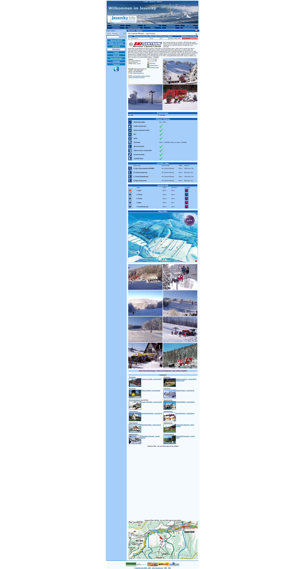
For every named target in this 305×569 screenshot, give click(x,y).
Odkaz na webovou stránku (137, 77)
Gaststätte (116, 61)
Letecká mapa (153, 65)
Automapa (152, 63)
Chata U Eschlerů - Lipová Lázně (152, 402)
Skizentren (116, 49)
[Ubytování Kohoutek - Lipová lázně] (170, 443)
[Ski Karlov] (142, 565)
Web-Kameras (189, 25)
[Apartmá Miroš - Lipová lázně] (170, 409)
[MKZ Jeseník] (174, 565)
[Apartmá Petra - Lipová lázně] (170, 420)
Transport (116, 64)
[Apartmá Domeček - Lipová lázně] (135, 420)
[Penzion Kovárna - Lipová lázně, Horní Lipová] (170, 386)
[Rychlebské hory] (131, 565)
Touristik (116, 55)
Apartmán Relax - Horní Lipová (151, 425)
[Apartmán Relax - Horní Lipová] (135, 432)
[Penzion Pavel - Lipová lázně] (170, 397)
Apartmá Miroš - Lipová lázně (185, 402)
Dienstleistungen (116, 58)
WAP (165, 568)
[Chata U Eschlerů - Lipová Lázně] (135, 409)
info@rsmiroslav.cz (138, 73)
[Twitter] (116, 70)
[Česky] (196, 31)
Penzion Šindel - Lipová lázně (151, 390)
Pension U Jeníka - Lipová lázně (152, 379)
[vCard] (156, 61)
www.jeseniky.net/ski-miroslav (141, 76)
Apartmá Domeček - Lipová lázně (152, 413)
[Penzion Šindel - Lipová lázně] (135, 397)
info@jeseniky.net (157, 568)
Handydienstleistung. (152, 25)
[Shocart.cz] (163, 565)
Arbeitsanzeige (170, 28)
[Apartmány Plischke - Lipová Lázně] (135, 443)
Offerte (152, 28)
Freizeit (116, 52)
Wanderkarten (116, 25)
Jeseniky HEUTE (116, 40)
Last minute (116, 28)
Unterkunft (116, 46)
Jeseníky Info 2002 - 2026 (143, 568)
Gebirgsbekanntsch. (189, 28)
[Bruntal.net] (152, 565)
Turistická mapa (154, 67)
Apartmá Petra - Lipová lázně (185, 413)
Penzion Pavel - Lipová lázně (185, 390)
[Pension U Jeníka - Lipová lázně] (135, 386)
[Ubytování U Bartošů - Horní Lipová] (170, 432)
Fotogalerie (134, 25)
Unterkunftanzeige (134, 28)
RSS (169, 568)
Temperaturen (170, 25)
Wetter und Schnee (116, 43)
